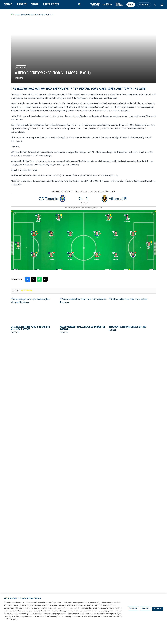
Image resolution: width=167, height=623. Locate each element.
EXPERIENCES (51, 4)
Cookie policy (12, 619)
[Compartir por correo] (45, 279)
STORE (35, 4)
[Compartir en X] (33, 279)
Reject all (145, 608)
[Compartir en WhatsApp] (39, 279)
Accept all (157, 608)
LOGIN (130, 4)
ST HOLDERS (144, 4)
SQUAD (8, 4)
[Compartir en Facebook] (27, 279)
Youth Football (21, 67)
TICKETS (22, 4)
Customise (133, 608)
